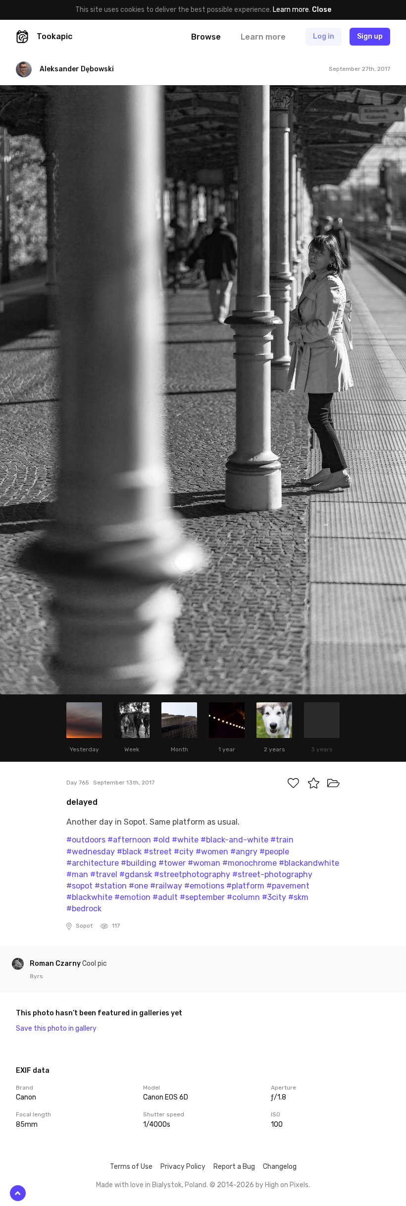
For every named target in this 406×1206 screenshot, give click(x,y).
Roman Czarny (56, 963)
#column (243, 897)
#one (138, 886)
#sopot (79, 886)
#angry (243, 851)
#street (158, 851)
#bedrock (84, 908)
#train (282, 839)
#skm (298, 897)
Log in (323, 36)
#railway (166, 886)
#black (129, 851)
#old (161, 839)
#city (184, 851)
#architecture (92, 863)
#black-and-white (234, 839)
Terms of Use (131, 1166)
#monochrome (249, 863)
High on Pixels (286, 1185)
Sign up (370, 36)
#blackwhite (89, 897)
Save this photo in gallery (56, 1028)
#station (111, 886)
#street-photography (272, 874)
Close (321, 9)
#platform (245, 886)
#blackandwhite (309, 863)
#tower (172, 863)
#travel (103, 874)
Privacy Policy (182, 1166)
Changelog (280, 1166)
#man (77, 874)
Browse (206, 37)
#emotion (132, 897)
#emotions (204, 886)
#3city (274, 897)
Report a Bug (234, 1166)
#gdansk (135, 874)
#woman (204, 863)
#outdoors (85, 839)
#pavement (287, 886)
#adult (165, 897)
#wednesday (90, 851)
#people (274, 851)
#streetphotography (192, 874)
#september (202, 897)
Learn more (291, 9)
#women (212, 851)
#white (185, 839)
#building (138, 863)
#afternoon (129, 839)
